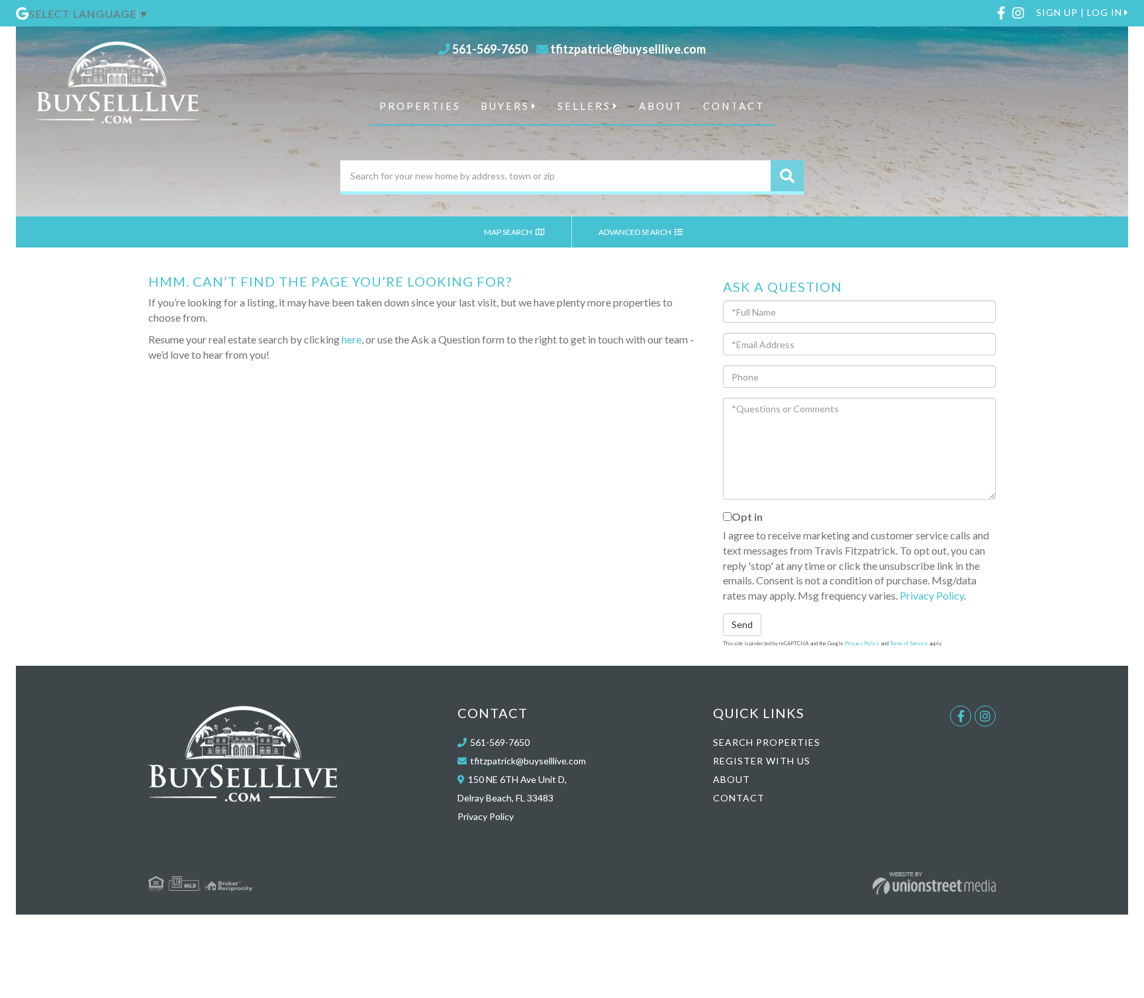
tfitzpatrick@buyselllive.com (628, 49)
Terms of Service (909, 643)
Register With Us (761, 760)
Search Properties (766, 742)
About (731, 779)
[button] (787, 175)
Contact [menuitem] (734, 106)
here (351, 339)
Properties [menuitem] (420, 106)
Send (742, 624)
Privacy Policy (932, 595)
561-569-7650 (490, 49)
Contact (739, 797)
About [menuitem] (661, 106)
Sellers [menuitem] (584, 106)
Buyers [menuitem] (505, 106)
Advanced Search (635, 232)
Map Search (509, 232)
